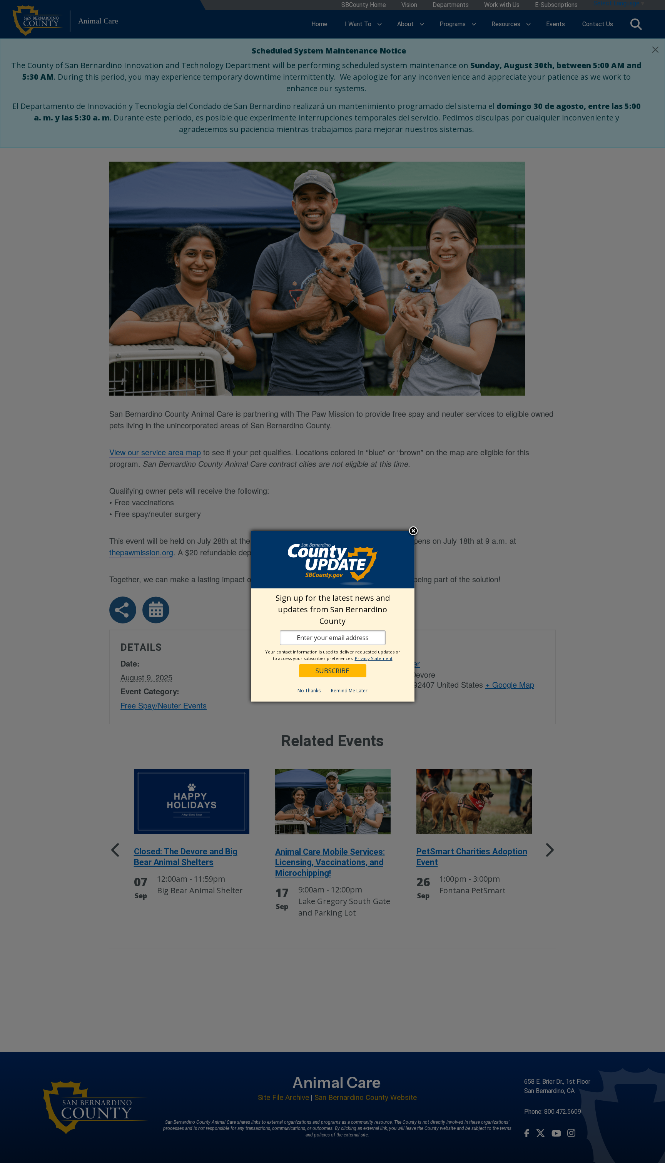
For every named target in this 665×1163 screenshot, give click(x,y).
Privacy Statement (374, 658)
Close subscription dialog (413, 532)
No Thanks (309, 690)
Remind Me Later (349, 690)
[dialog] (332, 616)
